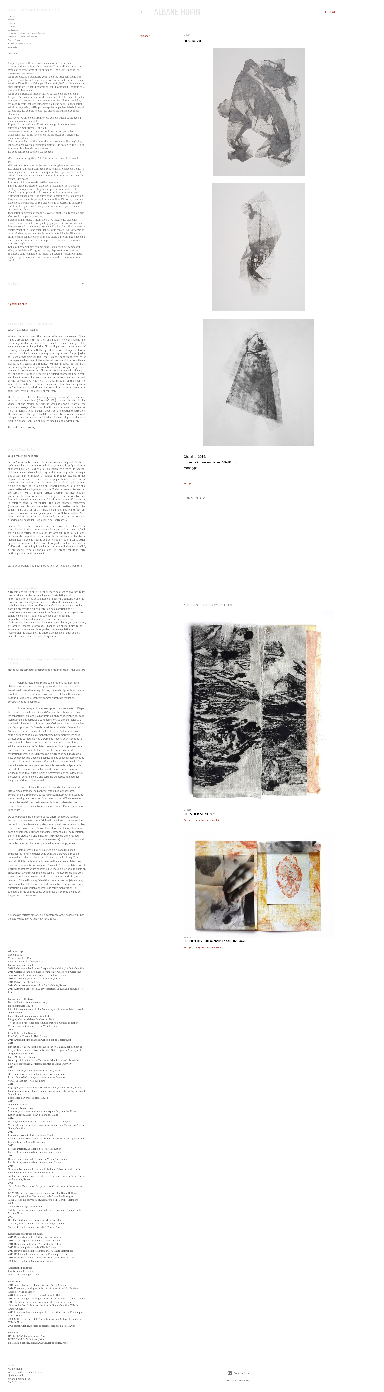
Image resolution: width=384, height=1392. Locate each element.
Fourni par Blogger (242, 1373)
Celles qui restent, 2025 (199, 814)
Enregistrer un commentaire (208, 820)
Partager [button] (145, 36)
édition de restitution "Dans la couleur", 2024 (214, 941)
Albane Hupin (177, 12)
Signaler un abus (17, 304)
